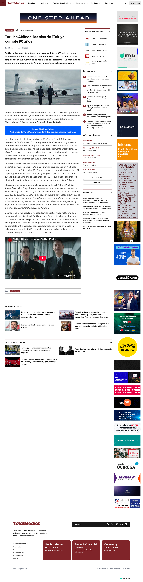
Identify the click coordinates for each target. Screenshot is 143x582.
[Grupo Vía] (127, 402)
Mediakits (44, 3)
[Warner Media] (127, 231)
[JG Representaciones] (127, 347)
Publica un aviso (97, 178)
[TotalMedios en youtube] (121, 524)
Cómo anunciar (18, 553)
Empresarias (10, 30)
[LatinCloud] (127, 491)
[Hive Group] (127, 365)
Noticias (31, 3)
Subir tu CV (97, 182)
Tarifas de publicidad (62, 3)
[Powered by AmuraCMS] (124, 578)
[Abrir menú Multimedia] (102, 3)
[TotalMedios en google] (117, 524)
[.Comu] (127, 254)
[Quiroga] (127, 465)
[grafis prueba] (127, 16)
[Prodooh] (127, 428)
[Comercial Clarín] (127, 453)
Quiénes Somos (18, 547)
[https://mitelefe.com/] (127, 103)
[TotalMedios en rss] (126, 524)
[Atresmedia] (127, 300)
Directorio (80, 3)
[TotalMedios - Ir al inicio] (16, 3)
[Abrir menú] (3, 3)
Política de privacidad (20, 569)
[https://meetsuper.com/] (127, 390)
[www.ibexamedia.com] (127, 377)
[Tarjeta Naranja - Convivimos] (127, 478)
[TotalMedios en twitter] (112, 524)
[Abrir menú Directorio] (87, 3)
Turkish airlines (15, 291)
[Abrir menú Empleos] (114, 3)
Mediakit (16, 558)
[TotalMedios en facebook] (108, 524)
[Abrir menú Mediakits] (50, 3)
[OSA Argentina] (58, 18)
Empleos (109, 3)
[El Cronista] (127, 440)
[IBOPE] (43, 130)
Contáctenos (18, 555)
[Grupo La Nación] (127, 126)
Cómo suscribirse (19, 550)
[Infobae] (127, 149)
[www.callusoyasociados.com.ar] (127, 503)
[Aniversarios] (127, 191)
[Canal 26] (127, 277)
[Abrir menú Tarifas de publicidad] (73, 3)
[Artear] (127, 415)
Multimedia (95, 3)
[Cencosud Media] (127, 57)
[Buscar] (126, 3)
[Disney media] (127, 80)
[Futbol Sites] (127, 323)
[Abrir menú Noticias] (36, 3)
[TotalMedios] (30, 524)
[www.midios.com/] (127, 34)
